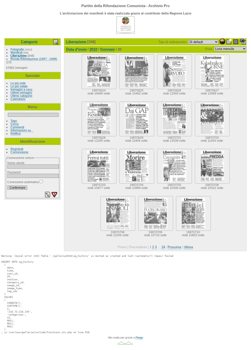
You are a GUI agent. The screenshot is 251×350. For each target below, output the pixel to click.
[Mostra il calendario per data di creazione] (243, 42)
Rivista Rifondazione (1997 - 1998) (34, 58)
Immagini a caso (21, 89)
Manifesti (17, 52)
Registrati (17, 149)
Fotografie (17, 49)
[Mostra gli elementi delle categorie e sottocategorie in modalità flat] (229, 42)
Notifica (16, 133)
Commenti (17, 127)
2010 (93, 49)
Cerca (15, 124)
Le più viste (18, 83)
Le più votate (19, 86)
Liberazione (19, 55)
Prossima (174, 247)
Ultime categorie (21, 95)
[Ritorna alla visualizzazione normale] (236, 42)
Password (14, 172)
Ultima (188, 247)
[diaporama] (222, 42)
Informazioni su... (22, 130)
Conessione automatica (23, 182)
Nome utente (16, 162)
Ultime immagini (21, 92)
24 (163, 247)
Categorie (29, 42)
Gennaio (107, 49)
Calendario (18, 99)
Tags (14, 120)
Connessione (19, 152)
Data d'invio (76, 49)
